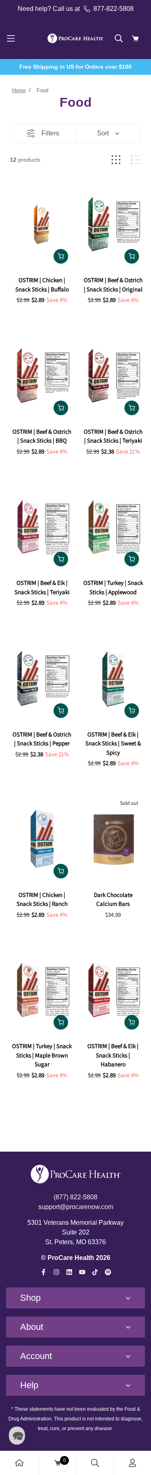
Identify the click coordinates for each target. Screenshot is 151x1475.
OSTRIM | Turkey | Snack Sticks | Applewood (113, 587)
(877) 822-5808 (75, 1197)
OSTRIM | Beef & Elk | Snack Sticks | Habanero (113, 1055)
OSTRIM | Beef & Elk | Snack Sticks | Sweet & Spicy (113, 743)
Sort (103, 133)
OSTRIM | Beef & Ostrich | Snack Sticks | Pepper (41, 738)
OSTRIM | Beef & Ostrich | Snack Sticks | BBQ (41, 436)
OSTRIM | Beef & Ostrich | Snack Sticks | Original (113, 284)
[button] (17, 1435)
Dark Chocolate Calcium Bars (113, 899)
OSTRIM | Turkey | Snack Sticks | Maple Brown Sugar (42, 1055)
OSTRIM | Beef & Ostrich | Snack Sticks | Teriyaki (113, 436)
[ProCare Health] (76, 38)
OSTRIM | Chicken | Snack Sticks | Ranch (42, 899)
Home (19, 90)
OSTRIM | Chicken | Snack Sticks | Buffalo (42, 284)
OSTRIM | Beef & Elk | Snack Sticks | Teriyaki (42, 587)
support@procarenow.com (75, 1206)
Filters (50, 133)
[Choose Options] (61, 256)
